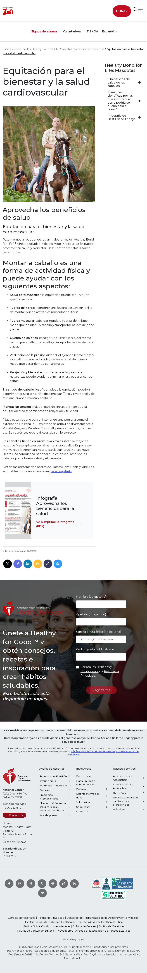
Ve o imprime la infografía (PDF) (55, 524)
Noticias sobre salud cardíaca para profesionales (125, 801)
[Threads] (31, 883)
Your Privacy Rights (73, 939)
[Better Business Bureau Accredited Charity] (106, 883)
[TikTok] (63, 883)
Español (108, 31)
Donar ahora (83, 776)
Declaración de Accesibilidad (42, 922)
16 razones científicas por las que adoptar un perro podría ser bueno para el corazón (120, 101)
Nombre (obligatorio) (91, 596)
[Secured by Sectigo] (113, 894)
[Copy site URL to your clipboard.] (48, 564)
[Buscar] (135, 9)
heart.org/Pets (61, 471)
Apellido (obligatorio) (91, 614)
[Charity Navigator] (122, 883)
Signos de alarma (44, 31)
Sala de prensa (48, 815)
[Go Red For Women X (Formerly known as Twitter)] (42, 883)
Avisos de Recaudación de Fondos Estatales (102, 930)
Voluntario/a (71, 31)
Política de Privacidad (50, 917)
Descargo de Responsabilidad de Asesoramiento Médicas (102, 917)
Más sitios (119, 809)
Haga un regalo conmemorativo (85, 782)
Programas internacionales (48, 796)
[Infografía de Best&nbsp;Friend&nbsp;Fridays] (139, 117)
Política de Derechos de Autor (81, 922)
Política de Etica (113, 922)
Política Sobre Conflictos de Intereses (46, 926)
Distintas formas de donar (88, 795)
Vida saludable (20, 49)
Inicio (6, 49)
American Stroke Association (123, 786)
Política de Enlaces (84, 926)
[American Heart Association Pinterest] (42, 893)
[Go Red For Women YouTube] (53, 883)
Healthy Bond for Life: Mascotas (52, 49)
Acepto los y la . (99, 671)
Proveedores (65, 930)
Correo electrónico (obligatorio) (98, 632)
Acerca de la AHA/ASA (53, 776)
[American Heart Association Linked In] (74, 883)
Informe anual (47, 780)
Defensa (81, 789)
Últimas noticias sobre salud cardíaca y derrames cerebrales (52, 807)
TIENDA (92, 31)
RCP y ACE (119, 792)
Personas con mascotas (89, 49)
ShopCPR (82, 811)
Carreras (44, 790)
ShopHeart (83, 806)
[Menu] (140, 10)
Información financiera (53, 785)
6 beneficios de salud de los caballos (119, 82)
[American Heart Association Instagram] (20, 883)
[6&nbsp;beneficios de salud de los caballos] (139, 82)
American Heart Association (122, 778)
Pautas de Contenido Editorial (35, 930)
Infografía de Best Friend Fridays (122, 117)
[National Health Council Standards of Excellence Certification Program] (96, 883)
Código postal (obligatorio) (95, 649)
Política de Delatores (111, 926)
